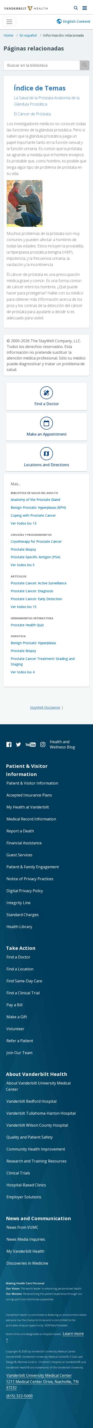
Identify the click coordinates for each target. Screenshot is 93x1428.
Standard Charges (22, 914)
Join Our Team (19, 1052)
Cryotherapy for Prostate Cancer (36, 541)
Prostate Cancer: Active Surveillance (39, 583)
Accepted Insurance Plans (29, 795)
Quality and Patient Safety (29, 1137)
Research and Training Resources (36, 1161)
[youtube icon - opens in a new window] (30, 744)
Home (8, 35)
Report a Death (20, 831)
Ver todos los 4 (23, 672)
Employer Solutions (23, 1197)
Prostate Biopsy (23, 549)
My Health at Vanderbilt (27, 807)
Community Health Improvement (35, 1149)
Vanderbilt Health (20, 10)
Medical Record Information (31, 819)
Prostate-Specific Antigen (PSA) (35, 557)
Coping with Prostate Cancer (33, 515)
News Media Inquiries (25, 1239)
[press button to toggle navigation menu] (86, 7)
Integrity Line (18, 902)
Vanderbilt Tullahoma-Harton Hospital (41, 1113)
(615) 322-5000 (19, 1396)
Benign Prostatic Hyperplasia (33, 643)
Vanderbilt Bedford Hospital (31, 1101)
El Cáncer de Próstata (32, 113)
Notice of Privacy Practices (29, 878)
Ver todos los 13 (23, 523)
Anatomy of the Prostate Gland (35, 499)
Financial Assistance (24, 843)
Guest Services (19, 855)
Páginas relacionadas (34, 48)
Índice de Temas (40, 87)
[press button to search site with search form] (75, 7)
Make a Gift (16, 1016)
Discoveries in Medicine (27, 1263)
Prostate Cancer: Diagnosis (32, 591)
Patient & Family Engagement (32, 866)
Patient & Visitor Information (32, 783)
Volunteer (15, 1028)
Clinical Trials (18, 1173)
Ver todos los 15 (23, 606)
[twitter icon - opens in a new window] (18, 744)
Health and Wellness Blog (62, 744)
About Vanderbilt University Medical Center (38, 1086)
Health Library (19, 926)
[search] (42, 65)
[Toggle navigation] (9, 22)
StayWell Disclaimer (45, 707)
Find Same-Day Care (24, 981)
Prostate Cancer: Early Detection (36, 599)
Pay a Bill (14, 1004)
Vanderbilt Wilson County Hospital (37, 1125)
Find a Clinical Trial (23, 993)
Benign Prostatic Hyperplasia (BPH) (38, 507)
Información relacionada (63, 35)
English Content (76, 21)
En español (28, 35)
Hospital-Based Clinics (26, 1185)
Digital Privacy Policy (24, 890)
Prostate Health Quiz (27, 625)
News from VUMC (22, 1227)
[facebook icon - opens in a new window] (9, 744)
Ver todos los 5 (23, 565)
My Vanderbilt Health (25, 1251)
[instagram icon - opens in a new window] (43, 744)
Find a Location (19, 969)
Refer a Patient (19, 1040)
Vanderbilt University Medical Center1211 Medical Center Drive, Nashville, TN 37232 (42, 1381)
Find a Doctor (18, 957)
